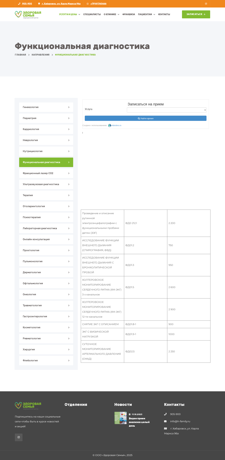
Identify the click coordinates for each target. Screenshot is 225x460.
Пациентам (145, 14)
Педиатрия (29, 118)
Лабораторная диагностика (40, 228)
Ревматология (32, 338)
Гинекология (30, 107)
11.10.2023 (137, 414)
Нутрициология (32, 151)
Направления (40, 55)
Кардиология (31, 129)
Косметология (31, 327)
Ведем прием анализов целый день (139, 422)
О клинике (110, 14)
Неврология (30, 140)
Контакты (164, 14)
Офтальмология (33, 283)
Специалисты (92, 14)
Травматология (32, 305)
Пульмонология (32, 261)
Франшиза (128, 14)
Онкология (29, 294)
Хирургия (29, 349)
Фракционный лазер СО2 (38, 173)
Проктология (31, 250)
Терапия (28, 195)
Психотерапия (32, 217)
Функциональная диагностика (41, 162)
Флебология (30, 360)
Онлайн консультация (36, 239)
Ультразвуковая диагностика (41, 184)
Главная (20, 55)
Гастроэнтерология (35, 316)
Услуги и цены (68, 14)
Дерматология (32, 272)
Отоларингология (34, 206)
